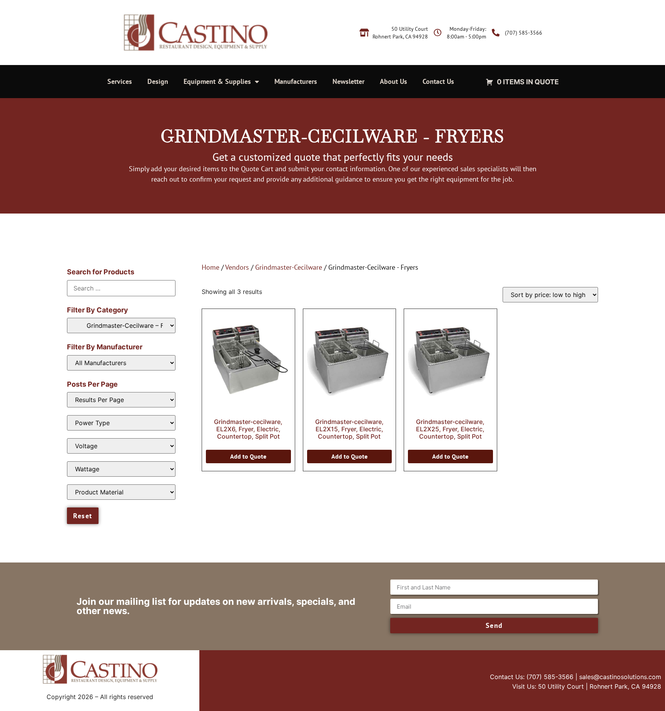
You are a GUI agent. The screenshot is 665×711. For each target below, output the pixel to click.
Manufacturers (295, 81)
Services (119, 81)
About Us (393, 81)
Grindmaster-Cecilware (288, 267)
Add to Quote (248, 456)
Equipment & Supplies (217, 81)
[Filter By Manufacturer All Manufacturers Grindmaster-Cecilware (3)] (121, 363)
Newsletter (348, 81)
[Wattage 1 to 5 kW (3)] (121, 469)
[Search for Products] (121, 288)
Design (157, 81)
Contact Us (438, 81)
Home (210, 267)
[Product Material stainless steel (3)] (121, 492)
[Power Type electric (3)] (121, 423)
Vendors (237, 267)
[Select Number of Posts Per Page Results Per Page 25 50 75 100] (121, 399)
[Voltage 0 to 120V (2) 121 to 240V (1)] (121, 446)
